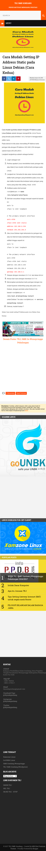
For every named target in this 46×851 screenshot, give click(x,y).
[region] (23, 497)
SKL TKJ (6, 788)
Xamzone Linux (9, 757)
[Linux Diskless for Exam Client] (23, 553)
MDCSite (35, 846)
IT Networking (10, 393)
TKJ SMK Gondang (23, 3)
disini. (26, 410)
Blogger (35, 849)
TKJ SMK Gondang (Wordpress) (15, 767)
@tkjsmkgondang (10, 695)
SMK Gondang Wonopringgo (14, 763)
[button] (4, 78)
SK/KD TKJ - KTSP (10, 792)
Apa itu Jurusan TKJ (17, 591)
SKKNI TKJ (7, 785)
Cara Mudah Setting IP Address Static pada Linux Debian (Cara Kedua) (21, 65)
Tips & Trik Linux (21, 393)
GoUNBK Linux (9, 760)
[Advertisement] (23, 816)
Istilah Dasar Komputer (18, 585)
